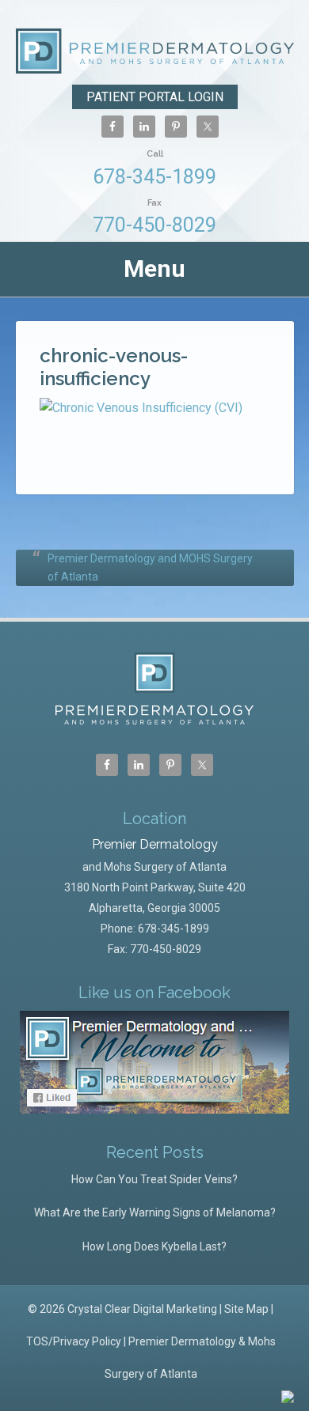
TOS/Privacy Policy (73, 1341)
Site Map (246, 1309)
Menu (154, 268)
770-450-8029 (154, 217)
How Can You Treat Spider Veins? (154, 1179)
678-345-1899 (154, 168)
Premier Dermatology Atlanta (155, 53)
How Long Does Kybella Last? (154, 1246)
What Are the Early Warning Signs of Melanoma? (155, 1212)
